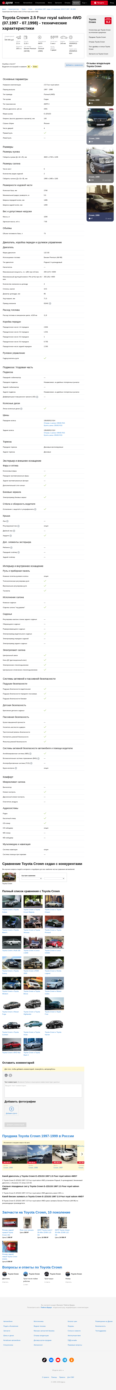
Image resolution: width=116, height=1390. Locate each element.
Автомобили (27, 3)
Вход (112, 3)
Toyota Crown (92, 20)
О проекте (45, 1377)
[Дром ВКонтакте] (51, 1360)
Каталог (76, 3)
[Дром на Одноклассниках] (71, 1360)
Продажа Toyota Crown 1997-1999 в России (38, 1136)
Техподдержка (100, 1331)
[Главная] (7, 3)
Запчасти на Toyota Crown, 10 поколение (36, 1212)
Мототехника (38, 1321)
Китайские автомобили (11, 1340)
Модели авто (57, 1370)
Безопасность (100, 1326)
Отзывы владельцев (41, 1335)
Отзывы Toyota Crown (97, 42)
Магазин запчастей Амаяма (44, 1331)
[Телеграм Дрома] (65, 1360)
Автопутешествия (74, 1335)
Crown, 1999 (94, 100)
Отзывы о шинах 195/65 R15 (54, 423)
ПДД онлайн (72, 1340)
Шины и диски (8, 1335)
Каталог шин (72, 1321)
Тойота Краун (46, 1307)
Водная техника (40, 1326)
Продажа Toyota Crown (97, 37)
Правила (62, 1377)
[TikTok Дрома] (44, 1360)
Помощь (54, 1377)
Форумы (71, 1326)
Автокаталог (38, 1345)
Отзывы (67, 3)
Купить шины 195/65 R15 (53, 425)
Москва (17, 3)
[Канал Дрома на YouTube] (58, 1360)
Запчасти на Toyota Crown (98, 54)
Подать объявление (10, 1326)
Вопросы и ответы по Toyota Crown (32, 1267)
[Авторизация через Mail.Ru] (10, 1075)
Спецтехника (8, 1345)
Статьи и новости (74, 1331)
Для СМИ (70, 1377)
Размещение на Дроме (104, 1321)
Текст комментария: (32, 1082)
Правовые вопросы (75, 1345)
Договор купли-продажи (42, 1340)
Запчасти (58, 3)
